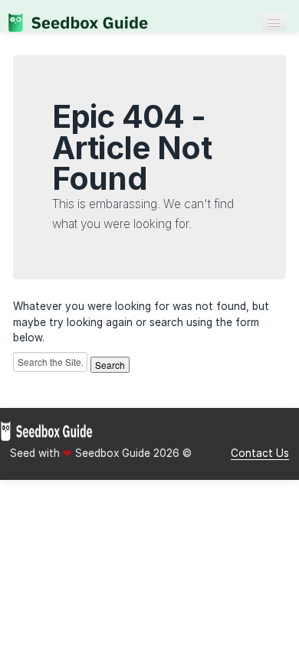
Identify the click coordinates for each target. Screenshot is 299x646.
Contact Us (260, 453)
